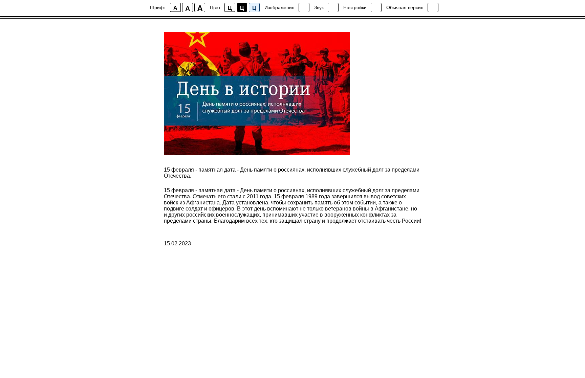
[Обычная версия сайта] (433, 7)
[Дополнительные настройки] (376, 7)
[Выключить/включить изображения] (304, 7)
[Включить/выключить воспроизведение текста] (333, 7)
